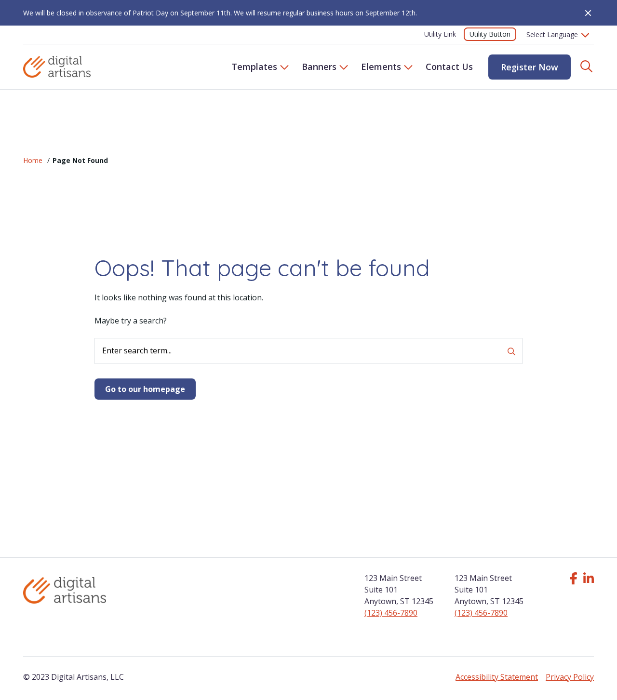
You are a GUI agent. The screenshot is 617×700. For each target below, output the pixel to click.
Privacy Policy (570, 677)
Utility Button (489, 34)
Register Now (529, 67)
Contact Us (449, 66)
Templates (254, 66)
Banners (319, 66)
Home (32, 160)
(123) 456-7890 (390, 612)
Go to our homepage (145, 389)
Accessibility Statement (497, 677)
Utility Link (440, 34)
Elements (381, 66)
